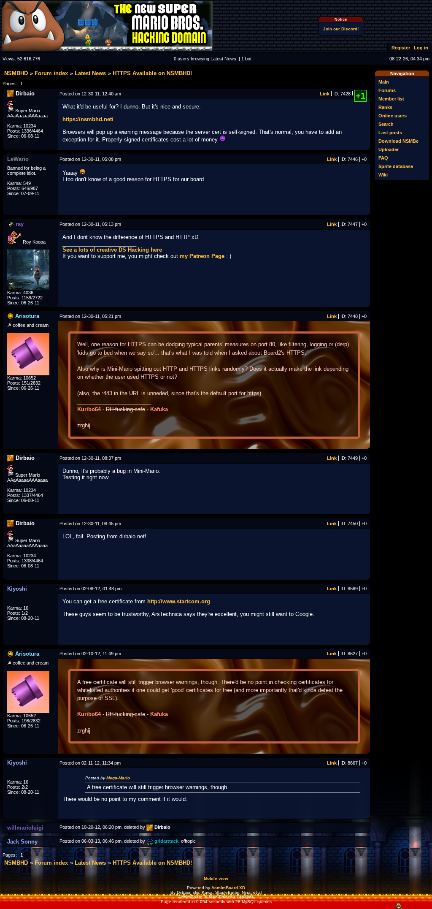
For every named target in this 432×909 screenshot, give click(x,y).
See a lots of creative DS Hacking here (112, 250)
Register (401, 47)
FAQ (383, 157)
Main (383, 81)
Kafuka (159, 409)
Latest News (90, 73)
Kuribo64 (89, 409)
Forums (387, 90)
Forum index (51, 73)
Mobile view (216, 878)
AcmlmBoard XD (228, 887)
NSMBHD (16, 73)
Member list (391, 98)
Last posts (390, 132)
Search (386, 124)
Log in (421, 47)
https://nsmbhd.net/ (87, 119)
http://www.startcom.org (178, 601)
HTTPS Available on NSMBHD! (152, 73)
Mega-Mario (118, 778)
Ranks (385, 107)
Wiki (383, 174)
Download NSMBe (398, 141)
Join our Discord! (341, 29)
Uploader (388, 149)
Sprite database (395, 166)
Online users (392, 115)
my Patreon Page (202, 256)
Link (324, 93)
